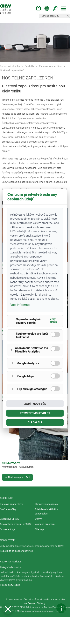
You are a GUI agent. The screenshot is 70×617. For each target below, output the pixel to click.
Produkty (29, 66)
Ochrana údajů (8, 529)
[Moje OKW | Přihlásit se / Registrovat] (38, 8)
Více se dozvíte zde (10, 585)
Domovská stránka (10, 66)
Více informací (20, 305)
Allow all (35, 422)
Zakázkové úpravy (9, 519)
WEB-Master (17, 611)
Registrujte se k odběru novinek (16, 551)
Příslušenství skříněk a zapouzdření (47, 511)
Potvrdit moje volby (35, 413)
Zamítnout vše (35, 403)
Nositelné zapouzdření (12, 70)
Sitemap (39, 529)
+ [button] (12, 321)
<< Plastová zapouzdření (17, 477)
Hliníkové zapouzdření (46, 504)
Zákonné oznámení (45, 524)
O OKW (38, 519)
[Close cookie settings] (8, 609)
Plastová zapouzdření (50, 66)
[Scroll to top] (49, 608)
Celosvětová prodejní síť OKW (15, 524)
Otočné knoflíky (8, 509)
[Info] (61, 608)
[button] (8, 609)
